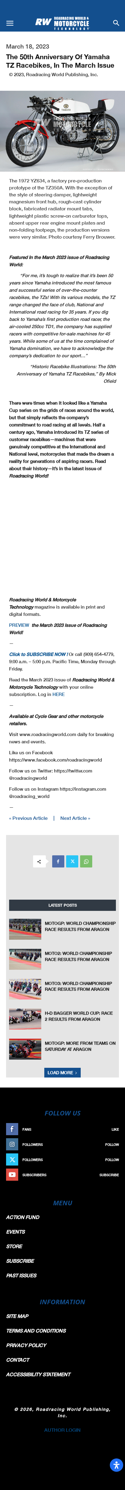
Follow (112, 1144)
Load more (60, 1072)
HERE (58, 694)
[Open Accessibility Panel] (116, 1465)
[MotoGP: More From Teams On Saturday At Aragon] (25, 1049)
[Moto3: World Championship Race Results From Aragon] (25, 989)
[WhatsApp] (86, 861)
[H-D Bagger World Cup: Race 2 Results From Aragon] (25, 1019)
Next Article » (75, 818)
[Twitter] (72, 861)
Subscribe (109, 1175)
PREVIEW (19, 625)
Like (115, 1129)
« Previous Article (28, 818)
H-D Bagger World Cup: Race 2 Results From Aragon (79, 1016)
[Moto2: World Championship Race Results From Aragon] (25, 959)
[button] (9, 23)
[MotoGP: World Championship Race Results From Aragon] (25, 929)
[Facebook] (58, 861)
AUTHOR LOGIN (62, 1430)
